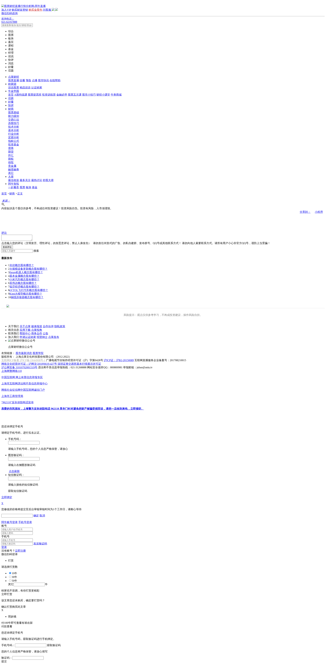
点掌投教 (36, 329)
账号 (4, 525)
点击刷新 (14, 471)
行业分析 (13, 133)
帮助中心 (25, 333)
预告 (28, 80)
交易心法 (13, 119)
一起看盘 (13, 187)
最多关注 (25, 180)
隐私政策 (59, 326)
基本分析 (13, 130)
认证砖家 (36, 87)
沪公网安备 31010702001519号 (19, 367)
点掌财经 (13, 76)
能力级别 (13, 116)
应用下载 (25, 329)
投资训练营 (49, 94)
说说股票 (13, 87)
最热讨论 (36, 180)
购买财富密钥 (20, 9)
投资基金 (13, 144)
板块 (28, 187)
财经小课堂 (103, 94)
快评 (11, 105)
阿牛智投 (13, 183)
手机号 (5, 536)
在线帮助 (55, 80)
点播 (34, 80)
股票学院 (38, 353)
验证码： (6, 657)
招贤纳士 (42, 337)
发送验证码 (40, 543)
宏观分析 (13, 137)
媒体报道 (36, 326)
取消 (42, 515)
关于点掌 (25, 326)
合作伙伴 (48, 326)
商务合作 (36, 333)
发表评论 (7, 247)
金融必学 (61, 94)
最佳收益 (13, 180)
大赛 (11, 176)
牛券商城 (116, 94)
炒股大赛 (48, 180)
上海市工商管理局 (12, 396)
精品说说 (25, 87)
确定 (36, 515)
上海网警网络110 (11, 370)
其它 (11, 173)
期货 (11, 151)
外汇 (11, 155)
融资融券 (13, 169)
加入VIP (6, 9)
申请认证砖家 (28, 337)
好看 (11, 101)
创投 (11, 162)
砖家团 (12, 83)
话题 (11, 98)
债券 (11, 148)
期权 (11, 158)
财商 (11, 108)
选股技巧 (13, 123)
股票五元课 (75, 94)
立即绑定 (6, 497)
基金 (34, 187)
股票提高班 (34, 94)
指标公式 (13, 141)
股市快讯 (43, 80)
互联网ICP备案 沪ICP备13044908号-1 (23, 360)
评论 (4, 232)
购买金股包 (35, 9)
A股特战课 (20, 94)
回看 (22, 80)
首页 (11, 94)
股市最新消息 (24, 353)
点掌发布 (53, 337)
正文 (20, 193)
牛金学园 (13, 91)
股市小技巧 (89, 94)
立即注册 (20, 550)
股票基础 (13, 112)
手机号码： (8, 645)
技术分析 (13, 126)
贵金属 (12, 165)
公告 (45, 333)
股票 (22, 187)
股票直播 (13, 80)
